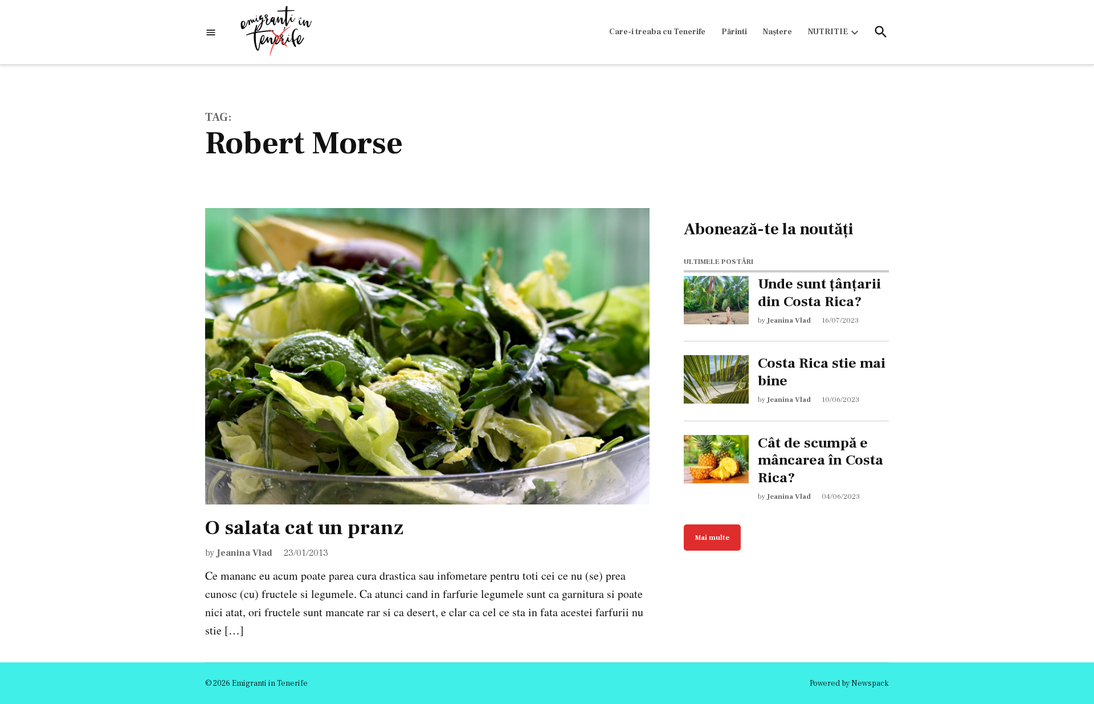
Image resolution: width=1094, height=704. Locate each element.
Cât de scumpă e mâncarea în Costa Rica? (820, 460)
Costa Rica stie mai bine (821, 372)
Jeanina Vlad (244, 553)
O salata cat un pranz (304, 528)
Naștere (777, 32)
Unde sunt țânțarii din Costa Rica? (819, 293)
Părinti (734, 32)
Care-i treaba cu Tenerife (657, 32)
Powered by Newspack (849, 683)
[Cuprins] (211, 32)
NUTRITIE (828, 32)
